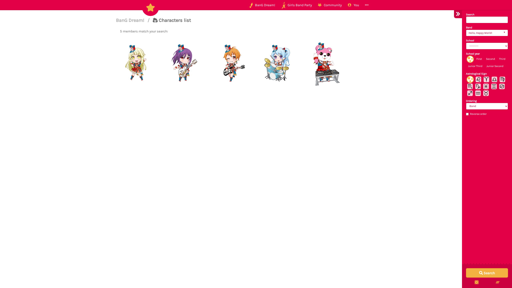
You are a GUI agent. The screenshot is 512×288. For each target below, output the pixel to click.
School (470, 40)
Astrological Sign (476, 73)
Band (469, 27)
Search (470, 14)
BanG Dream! (131, 20)
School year (473, 53)
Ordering (471, 100)
